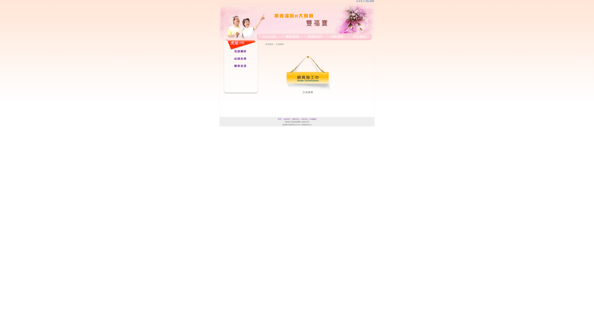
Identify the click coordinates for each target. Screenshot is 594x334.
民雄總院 (313, 119)
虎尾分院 (295, 119)
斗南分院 (304, 119)
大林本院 (286, 119)
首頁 (279, 119)
